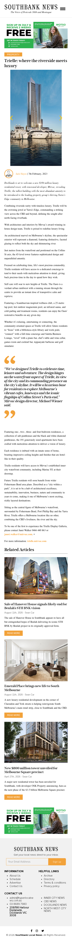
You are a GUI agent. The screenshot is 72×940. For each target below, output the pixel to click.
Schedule (15, 879)
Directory (49, 879)
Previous (11, 118)
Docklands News (55, 905)
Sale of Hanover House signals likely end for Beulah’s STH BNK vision (35, 606)
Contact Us (16, 886)
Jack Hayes (21, 173)
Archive (48, 875)
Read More (13, 633)
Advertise (15, 882)
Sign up (57, 862)
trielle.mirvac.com (36, 541)
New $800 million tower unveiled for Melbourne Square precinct (30, 770)
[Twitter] (42, 931)
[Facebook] (31, 931)
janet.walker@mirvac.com (18, 534)
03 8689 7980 (18, 904)
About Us (15, 875)
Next (60, 118)
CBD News (50, 901)
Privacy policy (51, 886)
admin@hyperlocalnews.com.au (21, 899)
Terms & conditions (55, 882)
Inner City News (54, 898)
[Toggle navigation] (63, 9)
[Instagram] (37, 931)
